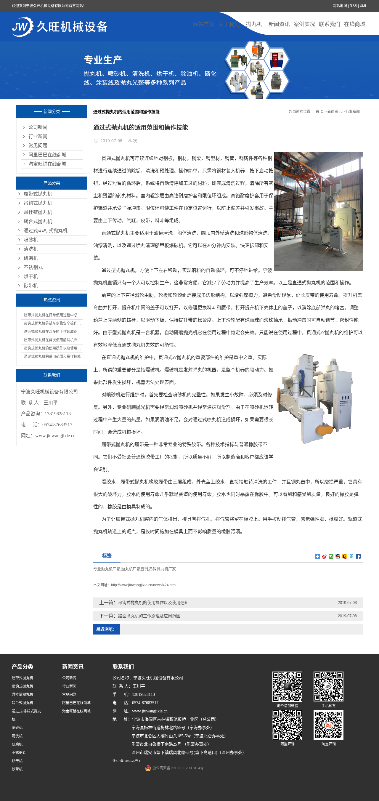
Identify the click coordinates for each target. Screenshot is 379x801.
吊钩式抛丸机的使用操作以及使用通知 (53, 348)
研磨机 (31, 258)
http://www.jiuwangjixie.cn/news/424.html (143, 585)
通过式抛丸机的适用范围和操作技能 (52, 357)
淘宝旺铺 (329, 744)
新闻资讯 (279, 24)
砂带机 (31, 285)
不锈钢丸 (33, 267)
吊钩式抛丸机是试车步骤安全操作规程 (53, 323)
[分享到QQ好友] (338, 556)
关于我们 (229, 24)
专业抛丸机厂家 (106, 569)
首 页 (320, 112)
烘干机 (31, 276)
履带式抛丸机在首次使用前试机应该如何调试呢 (53, 340)
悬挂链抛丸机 (38, 212)
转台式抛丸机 (38, 221)
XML (363, 6)
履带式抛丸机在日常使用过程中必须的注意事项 (53, 315)
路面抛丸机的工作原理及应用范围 (149, 615)
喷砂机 (31, 239)
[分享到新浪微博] (324, 556)
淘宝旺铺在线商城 (47, 163)
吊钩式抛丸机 (38, 203)
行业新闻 (37, 136)
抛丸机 (254, 24)
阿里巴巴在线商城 (47, 154)
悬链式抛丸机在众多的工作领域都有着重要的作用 (53, 332)
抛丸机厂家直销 (134, 569)
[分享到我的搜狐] (344, 556)
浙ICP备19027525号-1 (126, 760)
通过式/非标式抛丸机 (46, 230)
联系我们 (329, 24)
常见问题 (37, 145)
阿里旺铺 (287, 744)
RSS (353, 6)
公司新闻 (37, 127)
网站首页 (203, 24)
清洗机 (31, 248)
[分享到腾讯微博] (351, 556)
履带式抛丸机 (38, 193)
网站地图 (340, 6)
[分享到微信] (331, 556)
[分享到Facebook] (358, 556)
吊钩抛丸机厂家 (162, 569)
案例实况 (304, 24)
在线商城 (354, 24)
